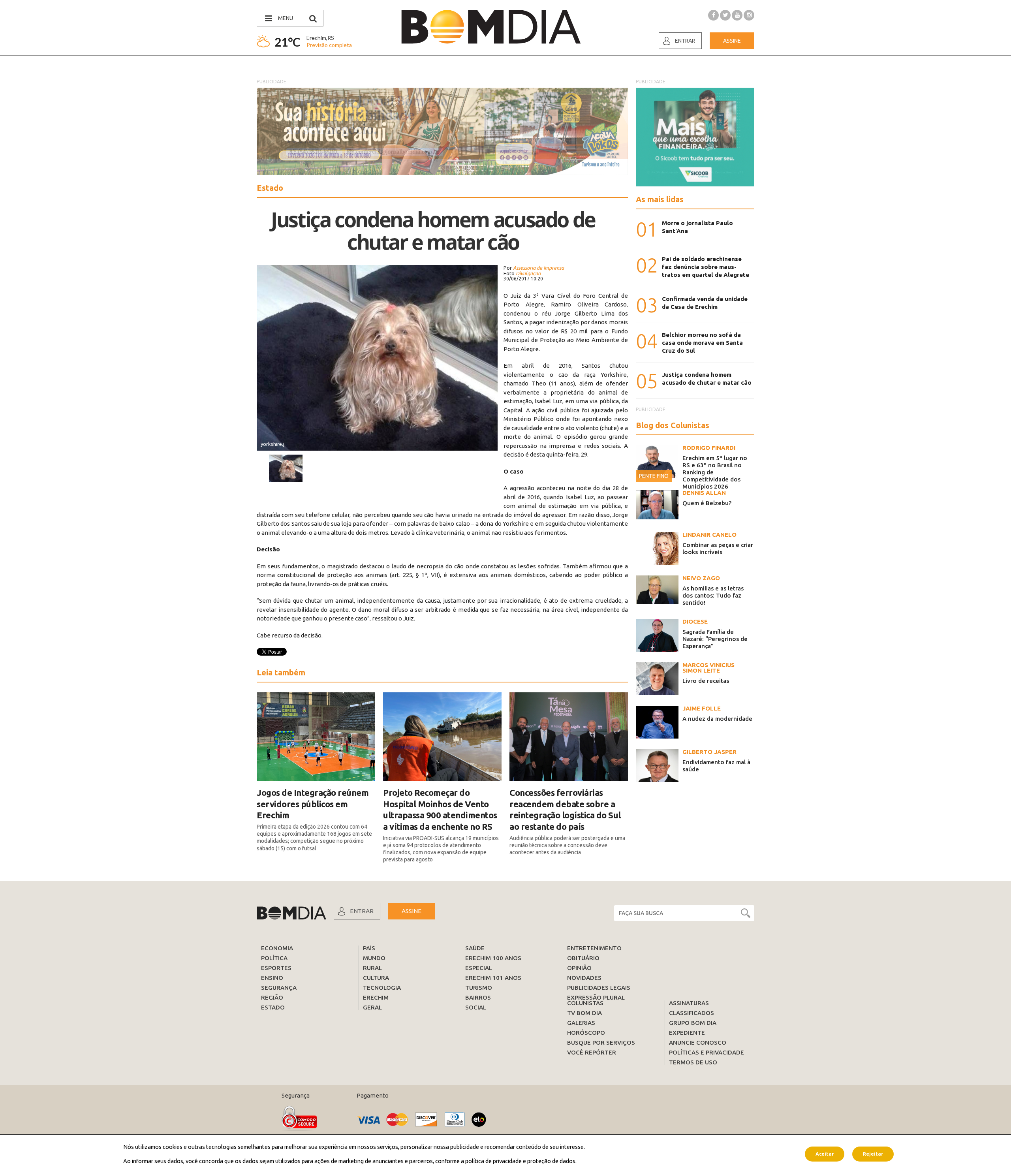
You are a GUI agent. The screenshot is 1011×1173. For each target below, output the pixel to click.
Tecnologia (382, 987)
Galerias (581, 1022)
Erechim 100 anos (493, 958)
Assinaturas (689, 1003)
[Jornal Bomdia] (491, 27)
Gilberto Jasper (709, 751)
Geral (372, 1007)
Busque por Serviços (601, 1042)
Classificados (691, 1012)
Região (272, 997)
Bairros (478, 997)
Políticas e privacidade (706, 1052)
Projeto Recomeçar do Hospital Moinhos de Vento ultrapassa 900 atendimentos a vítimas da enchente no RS (440, 809)
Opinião (579, 967)
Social (475, 1007)
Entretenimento (594, 948)
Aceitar (825, 1153)
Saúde (475, 948)
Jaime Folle (701, 708)
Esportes (276, 967)
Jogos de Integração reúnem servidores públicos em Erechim (312, 804)
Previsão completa (329, 44)
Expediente (687, 1032)
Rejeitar (873, 1153)
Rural (372, 967)
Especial (478, 967)
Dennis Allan (704, 492)
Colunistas (585, 1003)
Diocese (695, 621)
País (369, 948)
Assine (732, 41)
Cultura (376, 977)
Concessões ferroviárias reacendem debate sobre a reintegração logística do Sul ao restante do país (565, 809)
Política (274, 958)
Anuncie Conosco (697, 1042)
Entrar (685, 41)
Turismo (478, 987)
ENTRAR (362, 911)
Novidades (584, 977)
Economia (277, 948)
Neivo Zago (701, 578)
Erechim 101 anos (493, 977)
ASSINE (411, 911)
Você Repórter (591, 1052)
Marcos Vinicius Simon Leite (708, 668)
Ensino (272, 977)
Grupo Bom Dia (692, 1022)
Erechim (376, 997)
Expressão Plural (596, 997)
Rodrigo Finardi (708, 447)
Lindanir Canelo (709, 534)
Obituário (583, 958)
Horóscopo (586, 1032)
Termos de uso (693, 1062)
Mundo (374, 958)
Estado (273, 1007)
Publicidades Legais (598, 987)
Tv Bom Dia (584, 1012)
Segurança (279, 987)
